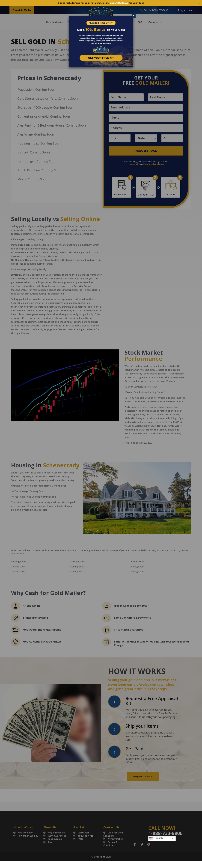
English (158, 838)
